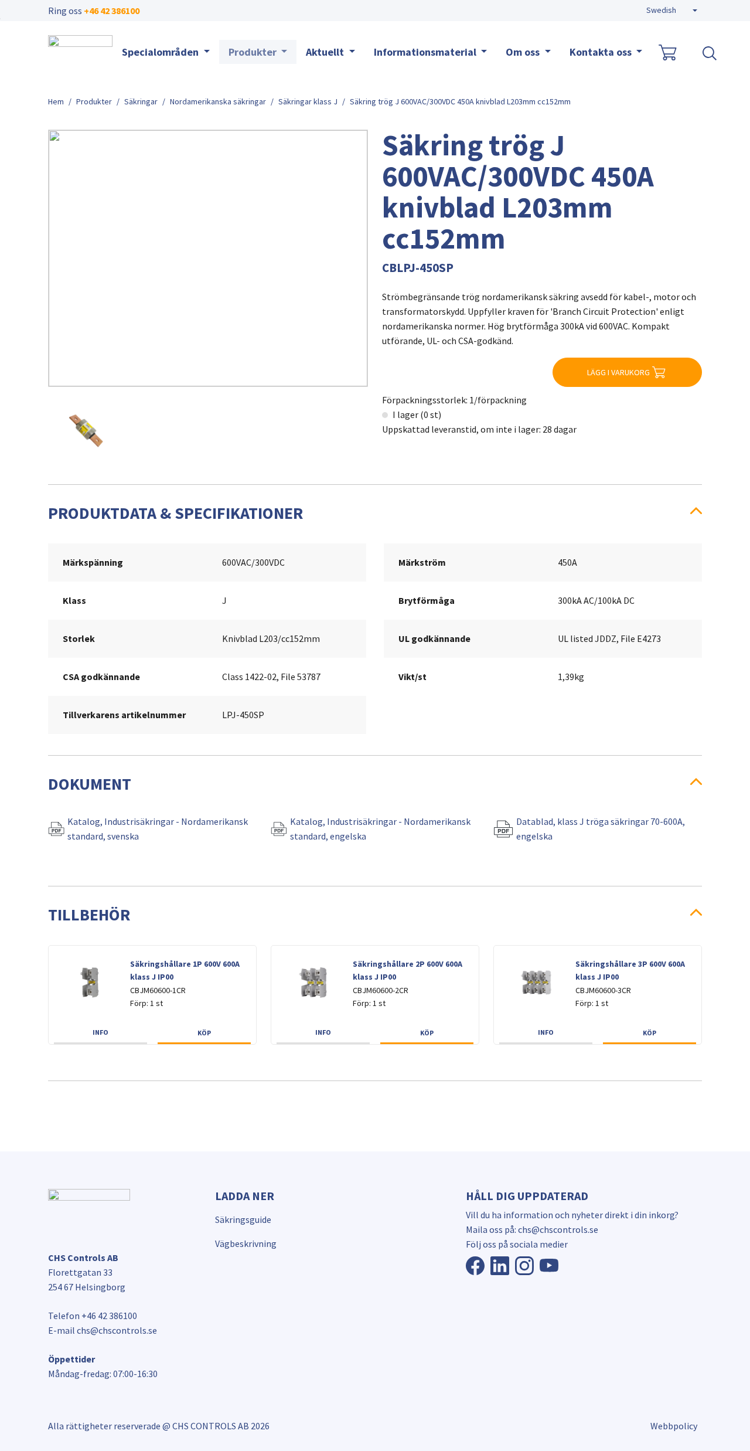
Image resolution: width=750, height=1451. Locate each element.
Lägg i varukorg (618, 372)
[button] (672, 10)
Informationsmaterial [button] (426, 52)
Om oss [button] (524, 52)
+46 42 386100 (111, 10)
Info (100, 1032)
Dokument (89, 783)
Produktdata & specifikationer (175, 513)
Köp (204, 1032)
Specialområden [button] (161, 52)
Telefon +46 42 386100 (92, 1315)
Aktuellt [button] (326, 52)
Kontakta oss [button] (602, 52)
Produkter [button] (254, 52)
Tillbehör (89, 914)
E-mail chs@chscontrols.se (102, 1330)
